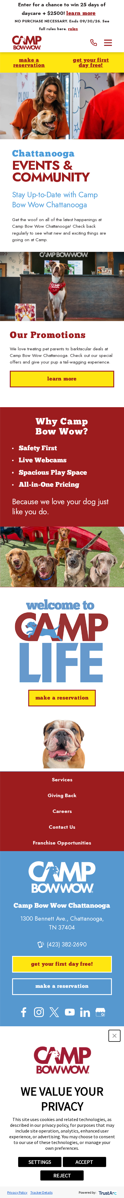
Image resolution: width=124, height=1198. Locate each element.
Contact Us (62, 827)
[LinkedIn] (85, 1012)
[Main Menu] (108, 43)
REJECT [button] (62, 1175)
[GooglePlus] (100, 1012)
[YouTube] (70, 1012)
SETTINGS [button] (40, 1162)
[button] (114, 1036)
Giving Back (62, 795)
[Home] (27, 43)
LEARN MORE (81, 13)
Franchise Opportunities (62, 843)
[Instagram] (39, 1012)
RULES (73, 29)
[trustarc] (107, 1192)
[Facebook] (24, 1012)
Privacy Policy (17, 1192)
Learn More (62, 379)
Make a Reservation (29, 63)
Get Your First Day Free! (91, 63)
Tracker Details (41, 1192)
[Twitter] (54, 1012)
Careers (62, 811)
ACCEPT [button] (84, 1162)
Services (62, 779)
